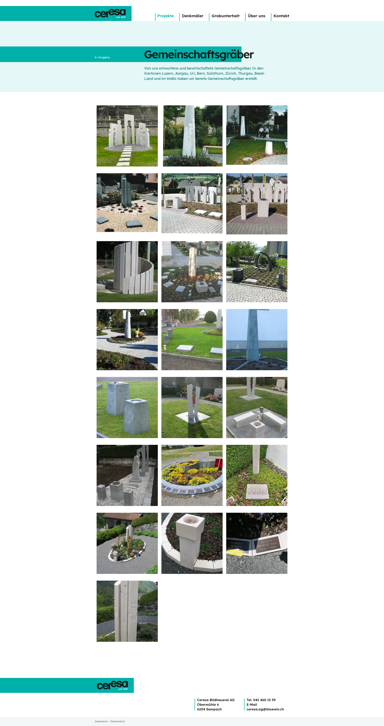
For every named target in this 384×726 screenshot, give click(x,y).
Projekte (165, 15)
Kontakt (281, 15)
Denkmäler (192, 15)
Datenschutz (117, 721)
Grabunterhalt (226, 15)
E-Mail (252, 704)
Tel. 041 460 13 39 (261, 700)
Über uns (256, 15)
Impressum (101, 721)
